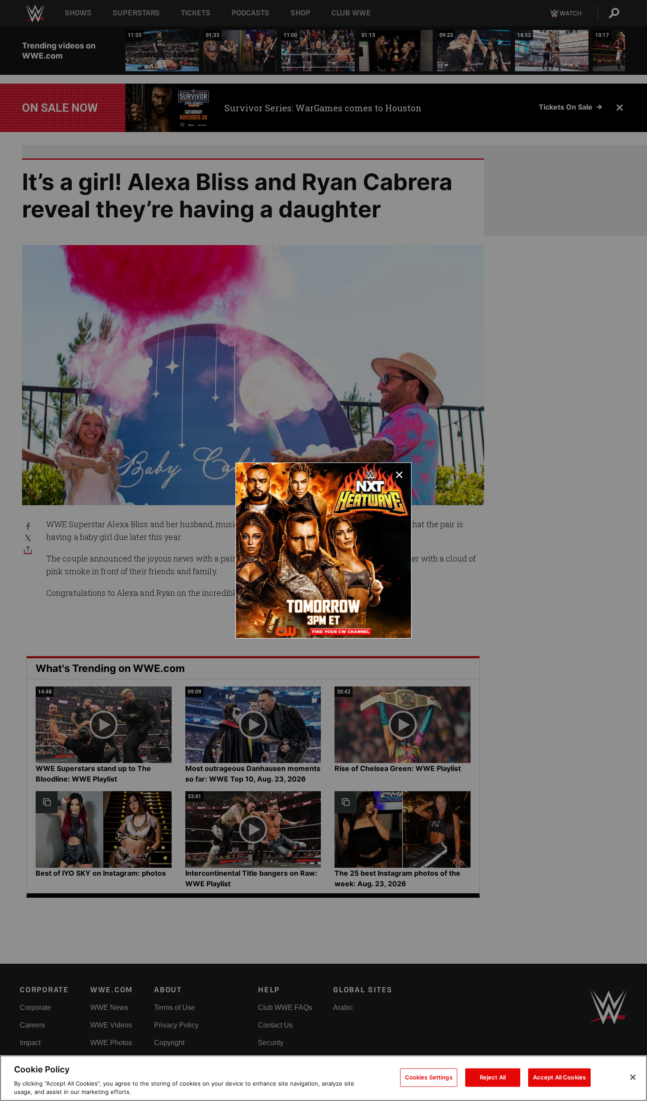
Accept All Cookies (559, 1077)
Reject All (493, 1077)
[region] (323, 1078)
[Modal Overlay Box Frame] (323, 550)
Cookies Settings (428, 1077)
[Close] (633, 1077)
